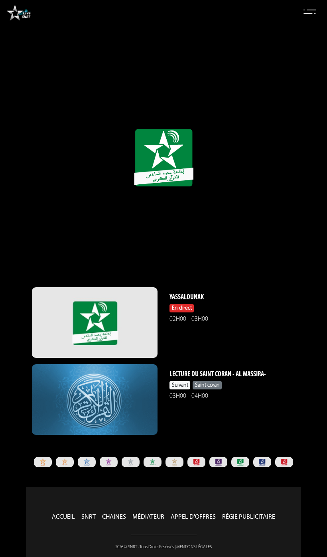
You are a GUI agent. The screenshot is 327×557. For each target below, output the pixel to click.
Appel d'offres (193, 517)
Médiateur (148, 517)
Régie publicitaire (248, 517)
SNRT (88, 517)
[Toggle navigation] (309, 13)
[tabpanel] (43, 462)
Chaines (114, 517)
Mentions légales (194, 547)
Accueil (63, 517)
